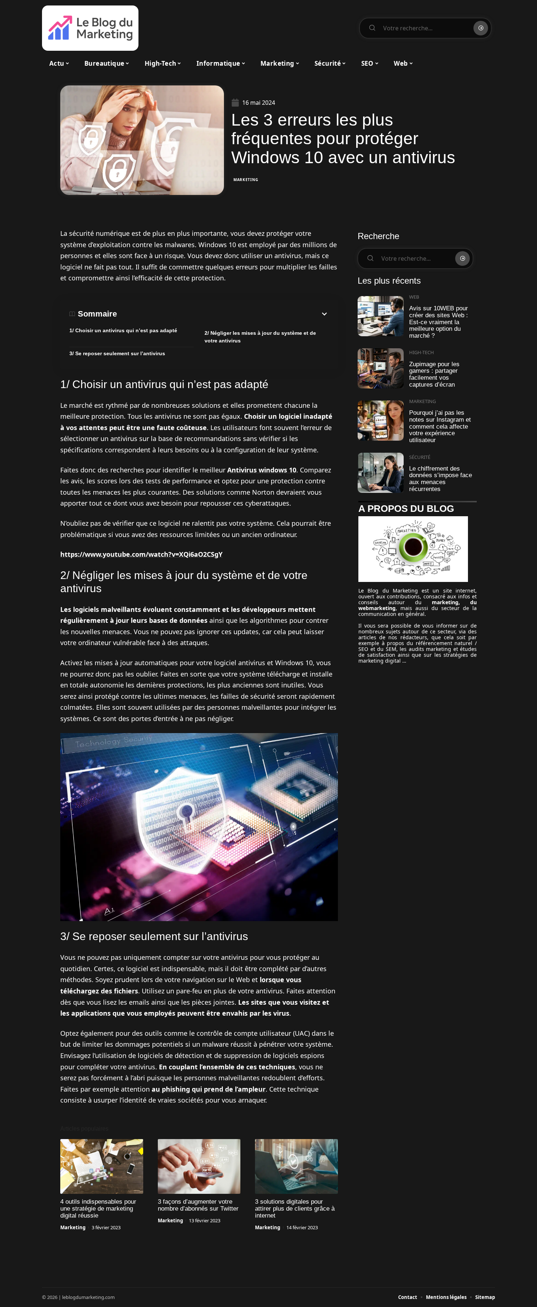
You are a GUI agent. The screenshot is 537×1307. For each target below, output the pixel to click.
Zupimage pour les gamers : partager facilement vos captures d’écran (434, 374)
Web (414, 297)
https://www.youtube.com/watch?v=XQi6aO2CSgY (141, 554)
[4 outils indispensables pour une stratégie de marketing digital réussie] (101, 1166)
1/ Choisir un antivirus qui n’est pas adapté (123, 330)
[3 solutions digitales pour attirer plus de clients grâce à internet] (296, 1166)
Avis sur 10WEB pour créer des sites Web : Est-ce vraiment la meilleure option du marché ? (438, 322)
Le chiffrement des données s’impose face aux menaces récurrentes (440, 478)
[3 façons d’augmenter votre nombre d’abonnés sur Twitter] (199, 1166)
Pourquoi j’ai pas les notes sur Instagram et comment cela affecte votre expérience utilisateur (440, 426)
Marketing (245, 179)
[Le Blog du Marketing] (90, 28)
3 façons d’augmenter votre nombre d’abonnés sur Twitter (198, 1205)
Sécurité (419, 457)
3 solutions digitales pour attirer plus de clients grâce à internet (295, 1208)
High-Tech (421, 352)
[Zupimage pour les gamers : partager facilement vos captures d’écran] (381, 368)
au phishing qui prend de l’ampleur (209, 1089)
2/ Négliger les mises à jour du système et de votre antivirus (260, 337)
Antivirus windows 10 (261, 469)
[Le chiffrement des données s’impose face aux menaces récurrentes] (381, 473)
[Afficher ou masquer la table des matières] (223, 314)
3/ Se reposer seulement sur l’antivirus (117, 353)
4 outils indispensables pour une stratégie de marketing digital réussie (98, 1208)
